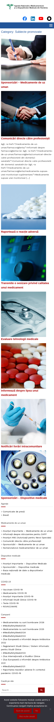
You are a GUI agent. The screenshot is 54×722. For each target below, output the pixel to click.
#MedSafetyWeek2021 (14, 666)
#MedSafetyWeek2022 (14, 653)
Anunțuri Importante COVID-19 (18, 596)
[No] (50, 709)
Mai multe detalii (27, 716)
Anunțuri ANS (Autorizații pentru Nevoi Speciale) (27, 537)
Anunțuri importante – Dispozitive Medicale (25, 563)
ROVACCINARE (10, 606)
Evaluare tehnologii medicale (19, 339)
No (36, 710)
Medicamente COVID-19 (15, 593)
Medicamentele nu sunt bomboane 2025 (23, 629)
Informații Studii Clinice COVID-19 (19, 599)
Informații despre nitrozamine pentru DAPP (25, 534)
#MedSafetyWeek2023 (14, 636)
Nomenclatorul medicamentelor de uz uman (25, 548)
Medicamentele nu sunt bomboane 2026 (23, 622)
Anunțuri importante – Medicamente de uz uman (27, 531)
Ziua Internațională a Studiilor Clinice (21, 656)
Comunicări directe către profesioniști (25, 138)
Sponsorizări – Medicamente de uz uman (24, 544)
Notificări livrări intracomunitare (21, 446)
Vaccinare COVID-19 (13, 589)
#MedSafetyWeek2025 (14, 625)
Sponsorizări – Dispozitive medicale (24, 497)
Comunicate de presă (14, 511)
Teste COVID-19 (11, 603)
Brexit (6, 515)
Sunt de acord (22, 710)
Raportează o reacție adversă (19, 231)
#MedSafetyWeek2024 (14, 632)
